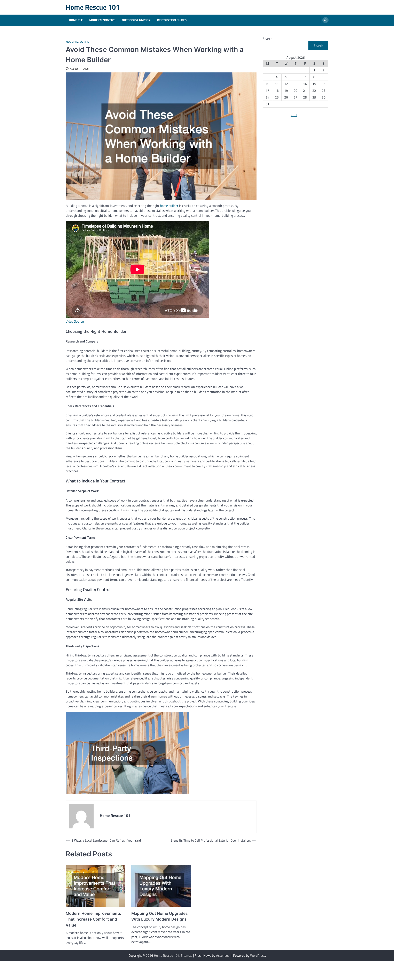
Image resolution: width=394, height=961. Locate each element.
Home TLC (76, 20)
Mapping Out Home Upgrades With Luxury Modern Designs (159, 916)
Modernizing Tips (102, 20)
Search (267, 38)
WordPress (257, 955)
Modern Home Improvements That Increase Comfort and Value (93, 919)
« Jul (294, 114)
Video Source (75, 321)
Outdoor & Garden (136, 20)
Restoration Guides (172, 20)
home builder (169, 205)
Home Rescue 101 (93, 7)
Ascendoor (223, 955)
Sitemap (186, 955)
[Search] (325, 20)
